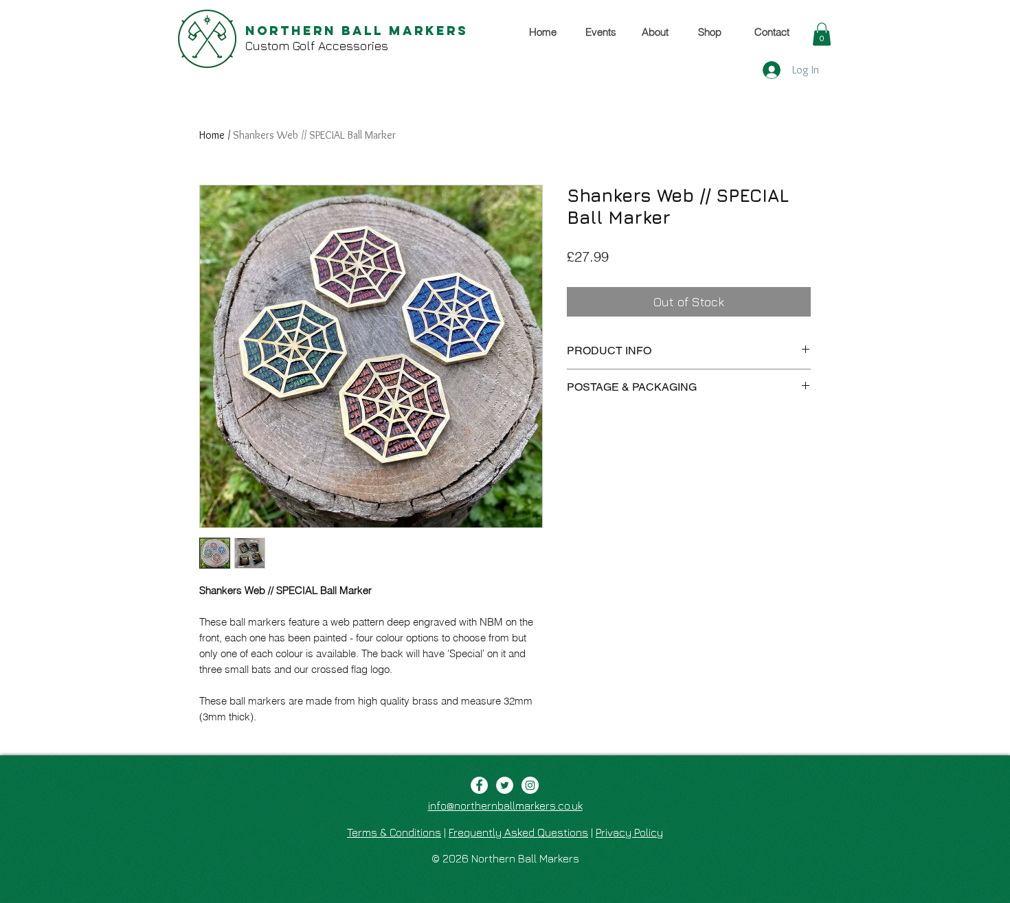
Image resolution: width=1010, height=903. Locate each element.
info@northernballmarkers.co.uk (505, 805)
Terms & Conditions (394, 832)
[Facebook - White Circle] (479, 785)
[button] (821, 34)
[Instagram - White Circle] (530, 785)
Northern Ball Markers (356, 30)
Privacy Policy (629, 832)
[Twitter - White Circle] (504, 785)
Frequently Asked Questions (518, 832)
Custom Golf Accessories (316, 45)
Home (212, 134)
